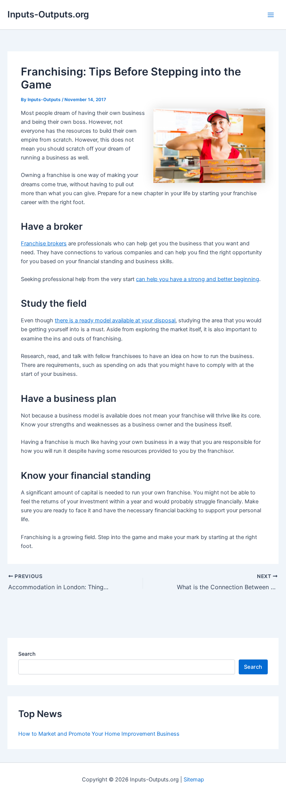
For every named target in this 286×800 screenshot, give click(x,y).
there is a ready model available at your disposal (115, 320)
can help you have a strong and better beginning (197, 279)
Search (26, 654)
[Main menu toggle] (271, 15)
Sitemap (194, 779)
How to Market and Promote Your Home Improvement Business (98, 733)
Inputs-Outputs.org (48, 14)
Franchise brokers (44, 243)
